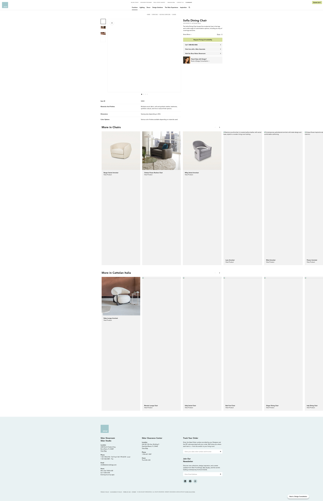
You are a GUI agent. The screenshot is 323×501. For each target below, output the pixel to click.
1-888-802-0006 (171, 2)
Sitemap (134, 492)
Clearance (189, 2)
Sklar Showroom (108, 438)
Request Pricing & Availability (203, 40)
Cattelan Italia (196, 23)
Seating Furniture (165, 14)
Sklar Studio (134, 2)
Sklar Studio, (206, 467)
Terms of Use (127, 492)
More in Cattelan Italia (116, 273)
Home (148, 14)
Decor (148, 7)
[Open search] (190, 7)
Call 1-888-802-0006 (191, 45)
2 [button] (143, 94)
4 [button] (147, 94)
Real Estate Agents (159, 2)
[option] (103, 21)
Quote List (317, 2)
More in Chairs (111, 127)
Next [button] (219, 127)
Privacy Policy (105, 492)
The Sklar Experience (171, 7)
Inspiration (183, 7)
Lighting (142, 7)
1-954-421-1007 (146, 454)
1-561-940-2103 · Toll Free (108, 457)
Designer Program (146, 2)
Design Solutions (157, 7)
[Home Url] (105, 429)
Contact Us (180, 2)
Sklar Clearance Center (152, 438)
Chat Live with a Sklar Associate (195, 49)
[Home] (5, 5)
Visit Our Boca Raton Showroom (195, 53)
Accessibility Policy (116, 492)
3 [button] (145, 94)
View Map (104, 451)
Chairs (174, 14)
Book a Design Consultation (298, 496)
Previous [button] (215, 127)
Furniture (135, 7)
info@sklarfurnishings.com (108, 465)
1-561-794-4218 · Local (123, 457)
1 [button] (141, 94)
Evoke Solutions (190, 492)
